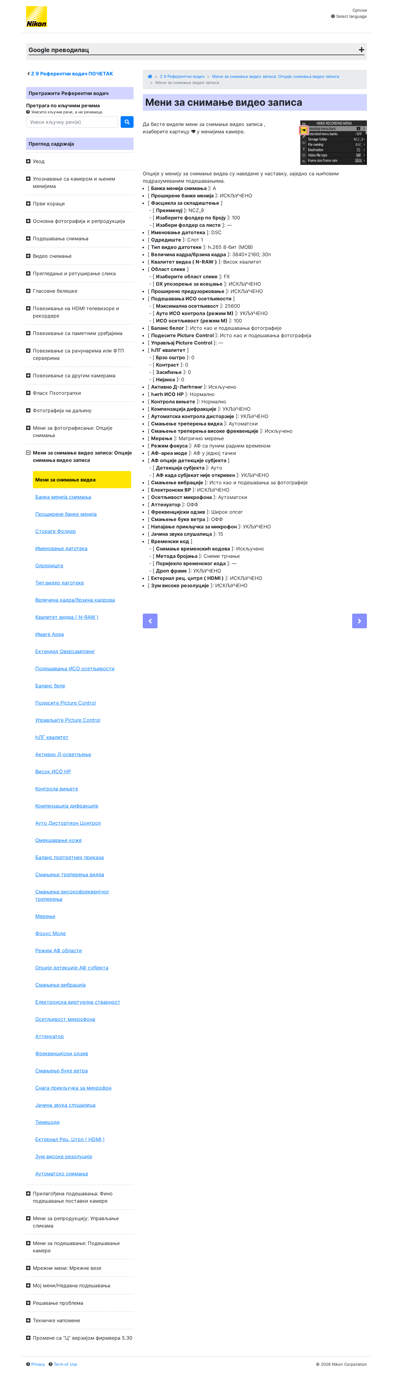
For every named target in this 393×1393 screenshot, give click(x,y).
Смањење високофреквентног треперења (72, 895)
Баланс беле (50, 686)
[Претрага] (127, 122)
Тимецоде (47, 1122)
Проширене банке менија (66, 514)
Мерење (45, 916)
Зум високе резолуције (63, 1156)
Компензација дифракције (66, 806)
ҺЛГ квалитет (51, 737)
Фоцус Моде (50, 933)
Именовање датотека (61, 548)
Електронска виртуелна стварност (77, 1002)
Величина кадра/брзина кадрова (75, 600)
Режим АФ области (58, 950)
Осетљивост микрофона (65, 1019)
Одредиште (49, 565)
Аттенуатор (49, 1036)
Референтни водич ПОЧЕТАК (72, 73)
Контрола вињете (56, 789)
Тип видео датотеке (59, 583)
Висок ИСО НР (53, 771)
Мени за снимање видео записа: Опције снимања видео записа (275, 76)
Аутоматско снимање (61, 1173)
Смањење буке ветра (61, 1071)
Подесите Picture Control (65, 703)
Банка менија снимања (63, 497)
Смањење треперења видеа (69, 874)
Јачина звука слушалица (65, 1105)
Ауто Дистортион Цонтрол (68, 823)
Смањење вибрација (60, 985)
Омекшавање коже (58, 840)
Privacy (38, 1364)
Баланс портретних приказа (69, 857)
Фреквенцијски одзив (61, 1053)
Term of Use (65, 1364)
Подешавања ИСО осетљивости (75, 668)
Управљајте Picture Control (67, 720)
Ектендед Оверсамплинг (65, 651)
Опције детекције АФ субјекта (71, 968)
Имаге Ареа (49, 634)
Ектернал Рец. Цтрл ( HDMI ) (70, 1139)
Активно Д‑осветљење (63, 754)
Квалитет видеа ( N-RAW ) (67, 617)
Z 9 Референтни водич (182, 76)
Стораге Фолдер (55, 531)
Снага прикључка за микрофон (73, 1088)
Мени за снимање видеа (65, 480)
